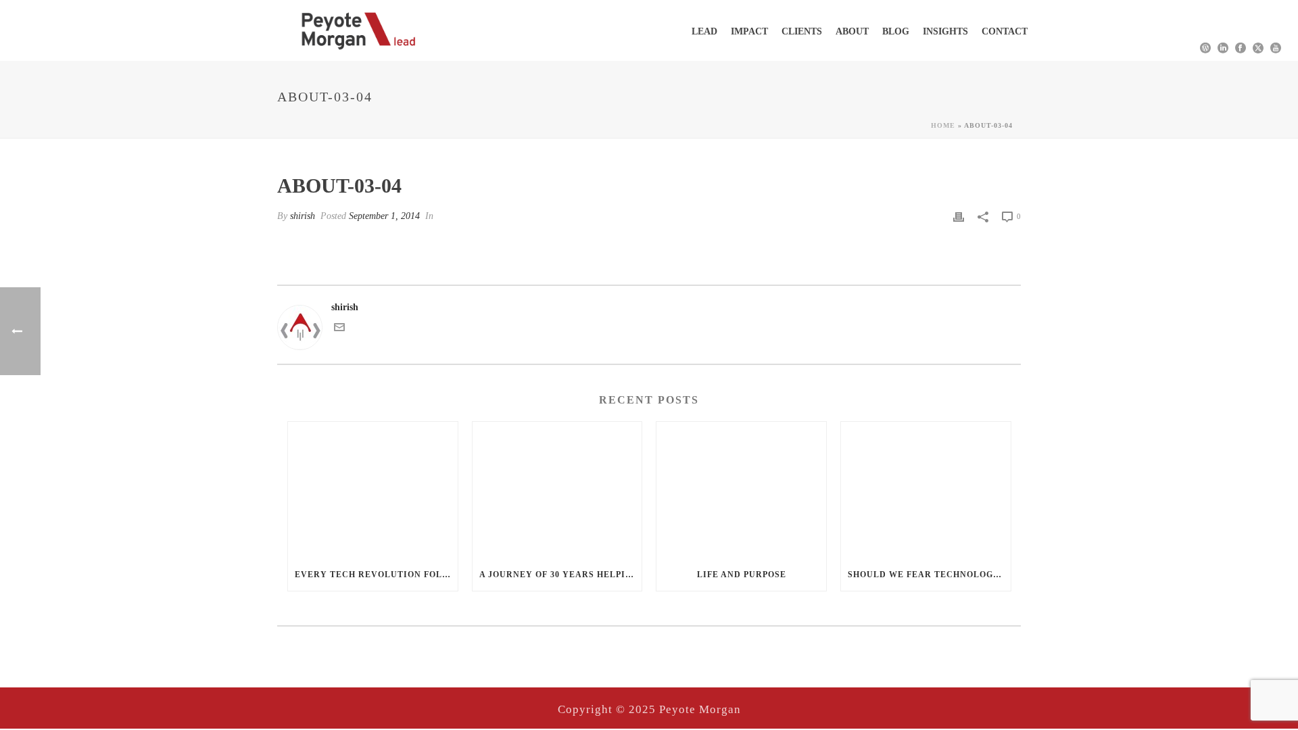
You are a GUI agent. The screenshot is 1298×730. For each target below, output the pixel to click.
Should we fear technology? (926, 574)
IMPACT (749, 31)
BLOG (895, 31)
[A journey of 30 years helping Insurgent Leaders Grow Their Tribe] (557, 490)
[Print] (958, 216)
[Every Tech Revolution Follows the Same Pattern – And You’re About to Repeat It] (373, 490)
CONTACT (1005, 31)
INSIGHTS (945, 31)
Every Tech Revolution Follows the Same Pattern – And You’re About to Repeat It (376, 574)
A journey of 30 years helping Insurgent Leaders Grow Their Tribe (560, 574)
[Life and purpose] (741, 490)
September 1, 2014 (384, 216)
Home (943, 125)
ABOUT (852, 31)
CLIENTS (802, 31)
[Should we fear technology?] (926, 490)
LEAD (704, 31)
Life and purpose (741, 574)
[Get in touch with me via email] (339, 329)
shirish (302, 216)
